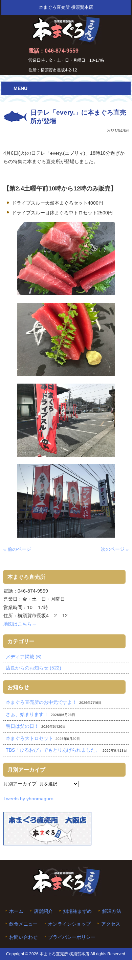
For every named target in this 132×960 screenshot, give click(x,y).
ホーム (16, 911)
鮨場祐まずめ (77, 911)
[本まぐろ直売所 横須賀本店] (66, 41)
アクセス (110, 924)
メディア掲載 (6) (24, 656)
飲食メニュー (23, 924)
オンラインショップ (69, 924)
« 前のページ (17, 549)
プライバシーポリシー (71, 937)
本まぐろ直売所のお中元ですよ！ (41, 702)
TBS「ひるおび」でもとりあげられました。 (53, 750)
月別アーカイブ (20, 783)
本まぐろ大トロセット (29, 738)
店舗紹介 (43, 911)
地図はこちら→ (20, 624)
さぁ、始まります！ (27, 714)
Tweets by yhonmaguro (28, 798)
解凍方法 (111, 911)
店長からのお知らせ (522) (33, 667)
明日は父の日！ (22, 726)
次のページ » (115, 549)
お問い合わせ (23, 937)
